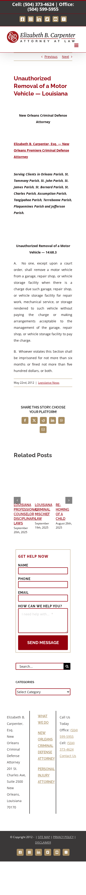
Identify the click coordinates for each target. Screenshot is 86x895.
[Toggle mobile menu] (76, 45)
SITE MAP (44, 837)
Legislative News (48, 383)
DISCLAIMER (43, 842)
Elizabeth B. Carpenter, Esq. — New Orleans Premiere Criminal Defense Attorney (41, 150)
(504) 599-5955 (43, 9)
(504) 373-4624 (38, 4)
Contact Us (68, 756)
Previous (51, 56)
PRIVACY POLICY (63, 837)
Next (65, 56)
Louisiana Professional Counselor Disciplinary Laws (26, 514)
